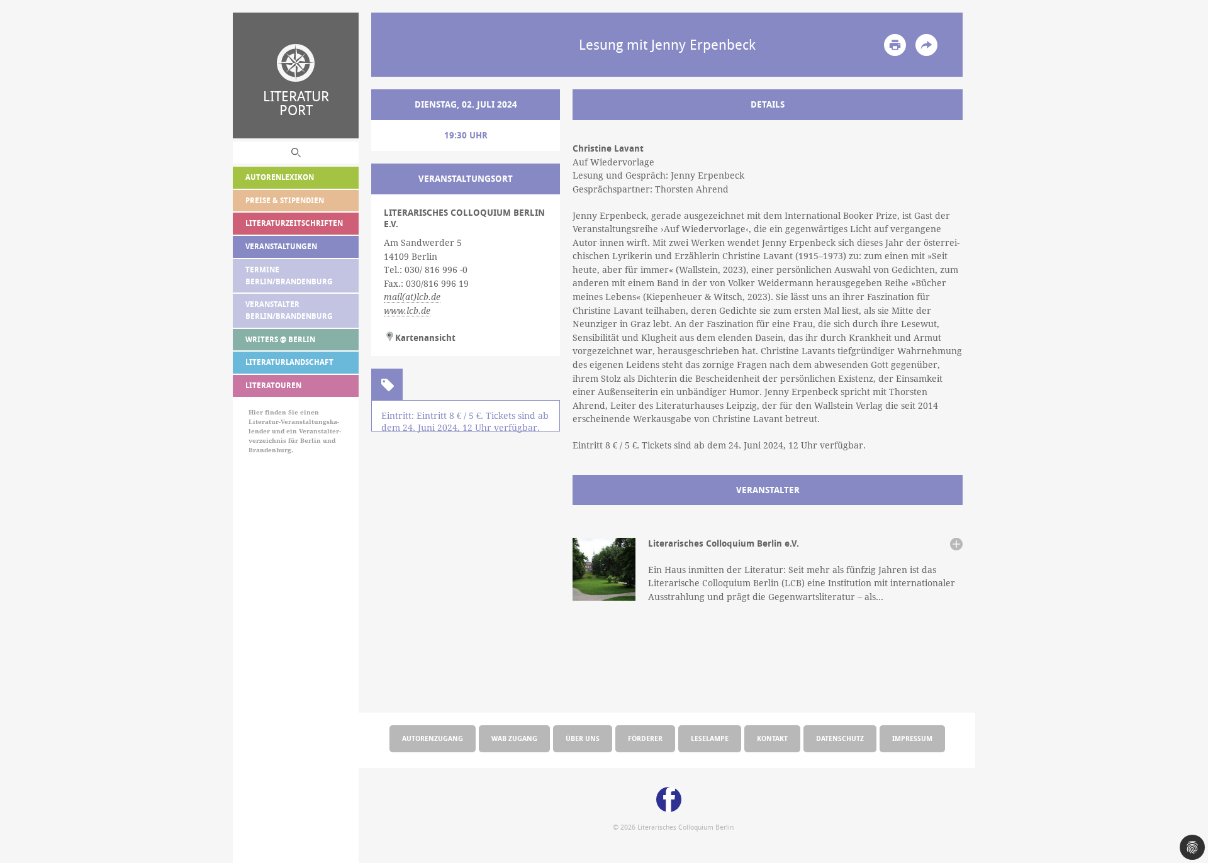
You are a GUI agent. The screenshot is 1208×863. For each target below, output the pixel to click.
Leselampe (710, 738)
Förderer (645, 738)
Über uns (583, 738)
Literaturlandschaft (289, 362)
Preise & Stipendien (284, 200)
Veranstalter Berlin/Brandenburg (289, 310)
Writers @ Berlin (280, 339)
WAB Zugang (514, 738)
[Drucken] (895, 45)
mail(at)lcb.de (412, 297)
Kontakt (772, 738)
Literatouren (273, 385)
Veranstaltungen (281, 246)
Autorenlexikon (279, 177)
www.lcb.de (407, 311)
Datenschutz (840, 738)
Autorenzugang (432, 738)
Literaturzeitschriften (294, 223)
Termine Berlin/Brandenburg (289, 275)
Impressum (912, 738)
